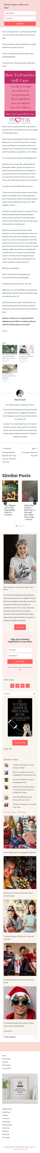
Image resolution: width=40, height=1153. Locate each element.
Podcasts (5, 1131)
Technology (6, 1122)
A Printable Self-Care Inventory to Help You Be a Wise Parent (9, 375)
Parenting (5, 1128)
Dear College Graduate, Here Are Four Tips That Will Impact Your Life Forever (9, 356)
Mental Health (7, 1125)
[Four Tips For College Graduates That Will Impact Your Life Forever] (26, 349)
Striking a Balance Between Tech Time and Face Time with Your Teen (9, 455)
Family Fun (5, 1134)
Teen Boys (5, 1118)
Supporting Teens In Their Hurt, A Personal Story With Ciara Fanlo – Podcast (29, 512)
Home (4, 1056)
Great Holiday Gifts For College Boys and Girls (20, 852)
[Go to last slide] (5, 502)
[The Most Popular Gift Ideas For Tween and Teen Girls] (20, 916)
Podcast (5, 1062)
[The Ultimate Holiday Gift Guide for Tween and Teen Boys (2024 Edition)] (20, 1002)
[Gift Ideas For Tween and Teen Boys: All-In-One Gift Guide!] (20, 872)
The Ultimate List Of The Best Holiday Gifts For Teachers (10, 510)
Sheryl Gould (20, 400)
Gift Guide (6, 1137)
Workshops (6, 1059)
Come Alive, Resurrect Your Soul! (30, 452)
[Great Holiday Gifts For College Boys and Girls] (20, 832)
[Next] (34, 502)
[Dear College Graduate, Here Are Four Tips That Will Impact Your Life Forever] (9, 349)
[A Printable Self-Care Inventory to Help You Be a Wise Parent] (9, 368)
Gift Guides (6, 1065)
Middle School (7, 1109)
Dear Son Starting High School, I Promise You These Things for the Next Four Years (24, 789)
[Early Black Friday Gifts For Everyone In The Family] (20, 959)
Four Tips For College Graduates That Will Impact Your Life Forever (26, 356)
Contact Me (6, 1068)
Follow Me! (8, 749)
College (5, 1115)
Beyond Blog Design (20, 1149)
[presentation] (10, 491)
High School (6, 1112)
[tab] (16, 525)
